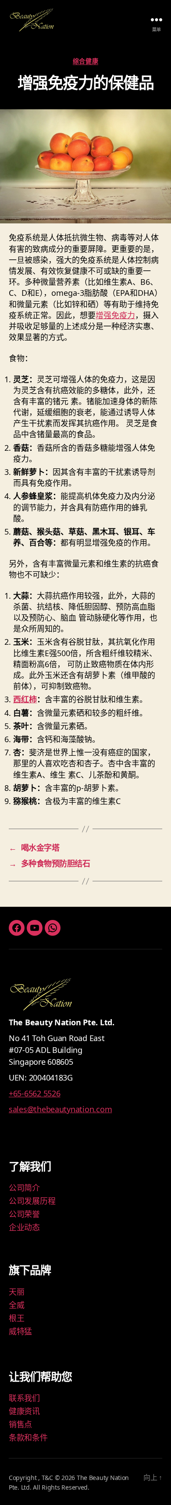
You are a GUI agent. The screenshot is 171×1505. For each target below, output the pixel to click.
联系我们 (24, 1398)
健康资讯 (24, 1411)
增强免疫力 (115, 315)
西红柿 (25, 699)
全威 (16, 1305)
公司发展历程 (32, 1201)
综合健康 (85, 61)
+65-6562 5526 (35, 1093)
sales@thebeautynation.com (60, 1109)
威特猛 (20, 1331)
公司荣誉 (24, 1214)
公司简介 (24, 1187)
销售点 (20, 1424)
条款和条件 (28, 1437)
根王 (16, 1318)
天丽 (16, 1291)
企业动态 (24, 1227)
